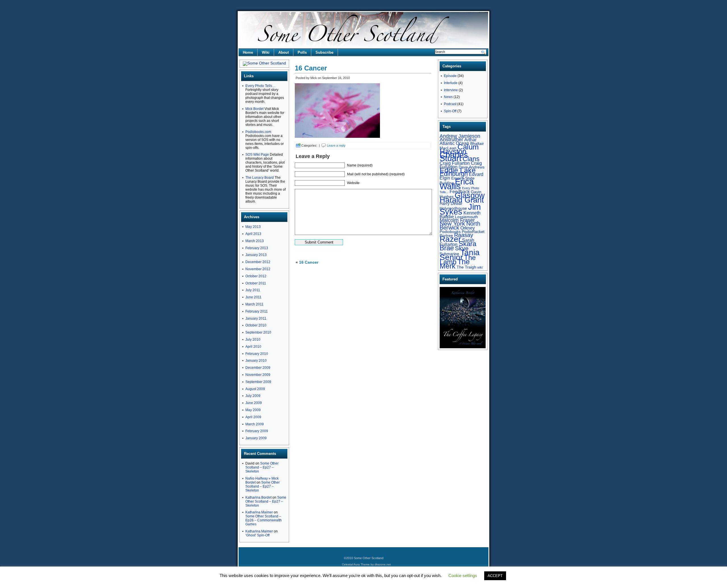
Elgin (445, 177)
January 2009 (256, 438)
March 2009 (254, 424)
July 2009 (252, 396)
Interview (451, 90)
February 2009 (256, 431)
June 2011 (253, 297)
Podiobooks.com (258, 132)
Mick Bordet (254, 109)
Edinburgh (454, 173)
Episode (450, 76)
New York (452, 223)
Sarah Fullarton (457, 242)
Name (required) (360, 165)
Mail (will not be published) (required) (376, 174)
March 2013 (254, 241)
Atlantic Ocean (454, 143)
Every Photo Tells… (260, 86)
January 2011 (255, 318)
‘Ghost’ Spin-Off (257, 535)
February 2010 (256, 354)
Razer (450, 238)
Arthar (470, 139)
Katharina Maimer (259, 512)
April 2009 (253, 417)
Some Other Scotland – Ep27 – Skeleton (262, 467)
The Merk (455, 264)
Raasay (463, 235)
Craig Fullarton (455, 163)
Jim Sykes (460, 209)
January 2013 (256, 255)
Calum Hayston (459, 149)
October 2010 (255, 325)
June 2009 (253, 403)
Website (353, 183)
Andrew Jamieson (460, 136)
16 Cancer (311, 68)
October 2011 (255, 283)
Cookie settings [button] (462, 575)
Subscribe (324, 52)
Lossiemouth (466, 217)
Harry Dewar (451, 203)
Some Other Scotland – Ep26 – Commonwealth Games (263, 520)
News (448, 97)
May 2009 (253, 410)
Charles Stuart (454, 156)
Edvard (476, 174)
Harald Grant (462, 199)
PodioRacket (473, 231)
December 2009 (257, 368)
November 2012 (257, 269)
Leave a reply (336, 145)
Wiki (266, 52)
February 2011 (256, 311)
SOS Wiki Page (257, 155)
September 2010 (258, 332)
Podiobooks (450, 231)
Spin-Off (450, 111)
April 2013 (253, 234)
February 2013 (256, 248)
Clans (471, 159)
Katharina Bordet (258, 497)
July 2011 (252, 290)
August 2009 (255, 389)
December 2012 (257, 262)
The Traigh (466, 267)
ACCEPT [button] (495, 576)
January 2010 (256, 361)
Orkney (467, 227)
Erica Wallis (457, 184)
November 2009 (257, 375)
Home (248, 52)
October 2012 (255, 276)
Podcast (450, 104)
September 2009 (258, 382)
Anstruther (451, 139)
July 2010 (252, 340)
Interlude (450, 83)
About (283, 52)
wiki (479, 267)
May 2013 (253, 227)
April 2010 (253, 347)
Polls (302, 52)
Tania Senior (460, 255)
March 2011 (254, 304)
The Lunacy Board (259, 178)
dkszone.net (383, 564)
